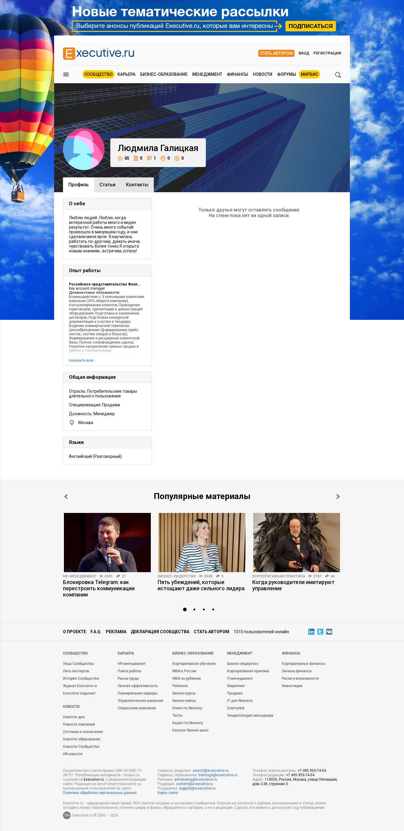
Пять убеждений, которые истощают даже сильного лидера (201, 585)
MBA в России (184, 671)
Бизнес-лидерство (177, 576)
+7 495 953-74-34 (312, 771)
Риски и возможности (300, 678)
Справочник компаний (137, 708)
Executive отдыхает (79, 693)
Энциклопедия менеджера (250, 715)
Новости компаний (79, 724)
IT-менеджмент (240, 678)
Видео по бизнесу (187, 723)
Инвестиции (292, 686)
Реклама (116, 631)
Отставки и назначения (83, 732)
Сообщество (98, 74)
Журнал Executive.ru (80, 686)
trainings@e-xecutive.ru (217, 775)
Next (338, 496)
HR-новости (73, 754)
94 (332, 576)
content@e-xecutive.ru (194, 784)
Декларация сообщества (160, 631)
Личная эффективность (138, 686)
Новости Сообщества (81, 747)
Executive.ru (94, 779)
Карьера (126, 74)
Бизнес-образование (164, 74)
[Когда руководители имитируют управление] (296, 542)
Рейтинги (180, 686)
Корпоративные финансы (303, 664)
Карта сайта (168, 793)
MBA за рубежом (186, 678)
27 (124, 576)
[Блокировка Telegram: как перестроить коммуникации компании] (107, 542)
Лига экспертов (76, 671)
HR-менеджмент (79, 576)
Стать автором (276, 53)
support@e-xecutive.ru (197, 788)
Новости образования (81, 739)
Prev (66, 496)
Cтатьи (107, 184)
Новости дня (74, 717)
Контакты (137, 184)
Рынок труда (128, 678)
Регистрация (327, 53)
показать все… (82, 360)
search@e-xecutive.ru (211, 771)
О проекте (74, 631)
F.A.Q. (96, 631)
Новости (262, 74)
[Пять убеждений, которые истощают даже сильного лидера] (202, 542)
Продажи (235, 693)
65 (127, 158)
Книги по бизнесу (187, 708)
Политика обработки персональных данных (100, 793)
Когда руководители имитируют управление (293, 585)
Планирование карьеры (137, 693)
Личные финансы (297, 671)
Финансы (237, 74)
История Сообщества (81, 678)
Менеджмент (207, 74)
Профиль (78, 184)
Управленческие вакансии (140, 701)
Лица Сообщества (78, 664)
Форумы (286, 74)
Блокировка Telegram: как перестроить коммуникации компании (99, 588)
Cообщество (75, 653)
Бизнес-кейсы (184, 701)
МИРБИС (309, 74)
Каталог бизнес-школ (190, 730)
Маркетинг (236, 686)
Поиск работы (129, 671)
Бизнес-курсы (183, 693)
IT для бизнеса (240, 701)
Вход (304, 53)
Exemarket (236, 708)
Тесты (177, 715)
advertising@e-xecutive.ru (195, 779)
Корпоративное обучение (194, 664)
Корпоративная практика (278, 576)
